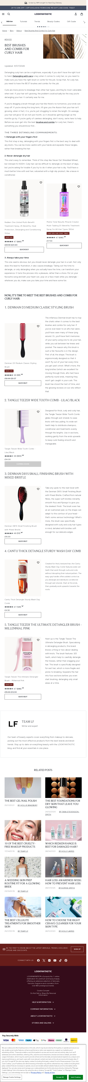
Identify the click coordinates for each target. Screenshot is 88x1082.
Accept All (60, 1077)
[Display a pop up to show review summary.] (23, 241)
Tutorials (23, 21)
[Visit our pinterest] (66, 960)
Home (4, 31)
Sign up (77, 949)
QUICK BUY (24, 250)
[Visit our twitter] (44, 960)
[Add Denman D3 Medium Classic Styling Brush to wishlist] (38, 326)
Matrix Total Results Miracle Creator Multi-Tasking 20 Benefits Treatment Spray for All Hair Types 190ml (63, 225)
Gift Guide (71, 21)
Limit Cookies (76, 1077)
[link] (75, 14)
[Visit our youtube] (55, 960)
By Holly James (66, 851)
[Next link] (84, 22)
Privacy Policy (36, 1072)
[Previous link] (1, 22)
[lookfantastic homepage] (43, 14)
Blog (12, 31)
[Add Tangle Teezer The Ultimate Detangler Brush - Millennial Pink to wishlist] (38, 640)
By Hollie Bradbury (27, 805)
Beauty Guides (53, 21)
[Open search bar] (8, 14)
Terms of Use (50, 1072)
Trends (37, 21)
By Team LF (23, 851)
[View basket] (81, 14)
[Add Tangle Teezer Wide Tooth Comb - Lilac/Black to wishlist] (38, 411)
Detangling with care (23, 76)
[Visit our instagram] (49, 960)
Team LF (28, 721)
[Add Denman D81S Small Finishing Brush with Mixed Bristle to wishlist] (38, 489)
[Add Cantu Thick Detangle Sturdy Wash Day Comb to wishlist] (38, 562)
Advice (9, 21)
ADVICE (8, 39)
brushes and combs (45, 122)
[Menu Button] (3, 14)
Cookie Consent (43, 991)
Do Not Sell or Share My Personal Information (43, 994)
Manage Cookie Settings (12, 1077)
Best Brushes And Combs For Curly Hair (40, 31)
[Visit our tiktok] (60, 960)
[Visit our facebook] (38, 960)
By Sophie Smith (67, 888)
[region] (43, 1063)
